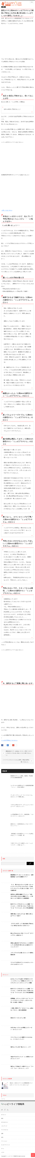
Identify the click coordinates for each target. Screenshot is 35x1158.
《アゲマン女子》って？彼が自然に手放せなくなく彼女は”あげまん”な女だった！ (22, 924)
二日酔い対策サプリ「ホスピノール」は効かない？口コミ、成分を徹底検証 (22, 1009)
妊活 (2, 1137)
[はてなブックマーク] (8, 745)
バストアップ (4, 1126)
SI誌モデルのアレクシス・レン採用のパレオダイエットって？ (22, 1057)
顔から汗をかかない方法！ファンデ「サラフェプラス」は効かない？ (22, 934)
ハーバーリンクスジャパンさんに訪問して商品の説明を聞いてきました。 (16, 761)
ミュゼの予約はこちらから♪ (9, 740)
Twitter (2, 1109)
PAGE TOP (33, 1155)
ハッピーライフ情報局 (12, 1156)
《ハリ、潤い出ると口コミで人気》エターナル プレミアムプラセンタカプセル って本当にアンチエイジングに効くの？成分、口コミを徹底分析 (22, 887)
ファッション (4, 1141)
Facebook (4, 1110)
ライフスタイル (4, 1129)
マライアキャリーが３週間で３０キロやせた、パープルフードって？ (21, 1038)
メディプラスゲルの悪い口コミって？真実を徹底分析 (22, 953)
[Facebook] (4, 745)
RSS (7, 1110)
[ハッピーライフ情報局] (18, 3)
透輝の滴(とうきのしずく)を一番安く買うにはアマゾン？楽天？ (22, 914)
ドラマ (2, 1152)
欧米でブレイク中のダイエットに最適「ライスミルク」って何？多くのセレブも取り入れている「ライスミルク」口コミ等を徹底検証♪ (22, 906)
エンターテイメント (5, 1144)
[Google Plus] (15, 745)
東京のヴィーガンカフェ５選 (18, 1017)
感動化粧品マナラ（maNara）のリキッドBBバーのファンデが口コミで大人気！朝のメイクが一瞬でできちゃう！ (19, 753)
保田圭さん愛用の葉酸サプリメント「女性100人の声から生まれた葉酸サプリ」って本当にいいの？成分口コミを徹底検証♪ (22, 896)
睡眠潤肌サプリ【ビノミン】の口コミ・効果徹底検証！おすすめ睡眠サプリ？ (22, 875)
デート (2, 1148)
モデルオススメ (4, 1122)
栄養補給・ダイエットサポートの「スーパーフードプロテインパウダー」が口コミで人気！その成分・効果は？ (22, 1000)
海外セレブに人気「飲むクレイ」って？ (21, 1047)
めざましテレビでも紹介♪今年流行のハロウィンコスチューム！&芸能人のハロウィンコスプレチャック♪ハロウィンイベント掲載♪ (22, 980)
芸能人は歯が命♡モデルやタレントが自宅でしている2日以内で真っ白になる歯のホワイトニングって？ (22, 944)
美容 (2, 1118)
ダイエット (3, 1114)
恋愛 (2, 1133)
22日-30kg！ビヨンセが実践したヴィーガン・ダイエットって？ (21, 1028)
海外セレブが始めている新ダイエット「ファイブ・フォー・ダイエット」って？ (22, 1067)
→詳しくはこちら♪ (6, 210)
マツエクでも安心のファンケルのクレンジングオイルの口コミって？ (22, 963)
